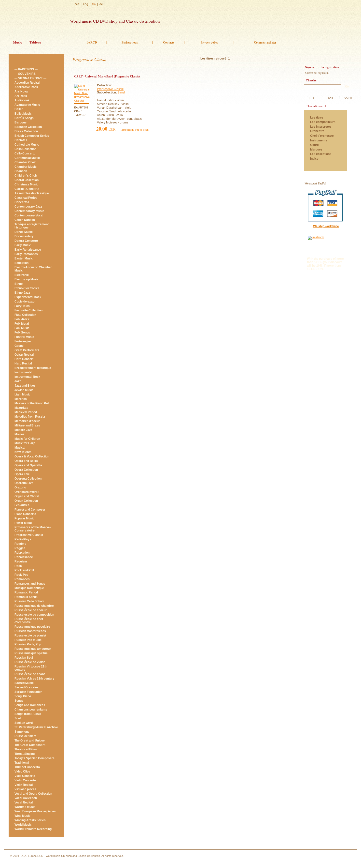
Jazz (17, 381)
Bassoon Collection (28, 127)
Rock (18, 566)
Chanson (20, 171)
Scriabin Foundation (28, 692)
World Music (23, 824)
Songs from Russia (27, 714)
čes (77, 4)
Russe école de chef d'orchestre (28, 620)
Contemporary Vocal (28, 215)
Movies (19, 434)
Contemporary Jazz (28, 206)
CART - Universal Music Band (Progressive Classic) (107, 76)
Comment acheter (265, 42)
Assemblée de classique (31, 193)
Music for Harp (24, 443)
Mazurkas (21, 407)
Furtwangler (22, 341)
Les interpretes (321, 126)
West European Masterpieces (35, 811)
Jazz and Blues (25, 385)
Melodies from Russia (29, 416)
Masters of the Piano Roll (31, 403)
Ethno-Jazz (22, 292)
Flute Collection (25, 315)
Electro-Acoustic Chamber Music (33, 269)
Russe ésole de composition (34, 614)
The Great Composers (29, 745)
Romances (22, 579)
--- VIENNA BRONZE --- (30, 78)
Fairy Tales (22, 306)
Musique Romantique (29, 588)
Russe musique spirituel (31, 653)
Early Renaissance (27, 249)
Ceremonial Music (27, 158)
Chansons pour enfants (30, 709)
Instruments (318, 140)
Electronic (21, 275)
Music (17, 42)
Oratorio (20, 487)
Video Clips (22, 771)
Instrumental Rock (27, 377)
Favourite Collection (28, 310)
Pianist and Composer (29, 509)
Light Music (22, 394)
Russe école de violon (29, 662)
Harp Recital (23, 363)
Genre (314, 145)
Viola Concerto (24, 776)
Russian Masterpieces (30, 631)
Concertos (21, 202)
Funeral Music (24, 337)
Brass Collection (26, 131)
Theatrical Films (25, 749)
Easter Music (23, 258)
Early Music (22, 245)
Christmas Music (26, 184)
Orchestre (317, 131)
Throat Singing (24, 754)
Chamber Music (25, 166)
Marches (20, 399)
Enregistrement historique (32, 368)
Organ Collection (26, 500)
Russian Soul (23, 657)
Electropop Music (26, 279)
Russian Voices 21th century (34, 678)
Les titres (316, 117)
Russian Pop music (28, 640)
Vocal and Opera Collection (33, 793)
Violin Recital (23, 785)
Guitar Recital (24, 354)
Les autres (21, 505)
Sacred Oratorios (26, 687)
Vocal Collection (25, 798)
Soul (17, 718)
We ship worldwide (326, 226)
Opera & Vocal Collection (31, 456)
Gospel (19, 346)
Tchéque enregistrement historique (31, 226)
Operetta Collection (28, 478)
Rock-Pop (21, 574)
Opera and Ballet (26, 461)
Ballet (18, 109)
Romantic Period (26, 592)
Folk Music (21, 328)
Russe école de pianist (30, 635)
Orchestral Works (26, 492)
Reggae (19, 548)
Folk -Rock (21, 319)
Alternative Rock (26, 87)
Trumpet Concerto (27, 767)
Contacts (168, 42)
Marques (316, 149)
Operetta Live (23, 483)
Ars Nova (21, 91)
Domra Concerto (26, 240)
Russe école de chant (29, 674)
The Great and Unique (29, 740)
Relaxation (21, 552)
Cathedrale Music (26, 144)
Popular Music (24, 518)
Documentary (24, 236)
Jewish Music (23, 390)
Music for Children (27, 438)
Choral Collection (26, 180)
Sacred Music (24, 683)
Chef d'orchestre (322, 135)
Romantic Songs (26, 597)
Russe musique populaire (32, 626)
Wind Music (22, 816)
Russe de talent (25, 736)
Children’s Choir (25, 175)
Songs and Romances (29, 705)
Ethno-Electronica (27, 288)
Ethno (18, 284)
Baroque (20, 122)
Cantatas (20, 140)
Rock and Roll (24, 570)
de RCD (92, 42)
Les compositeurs (322, 122)
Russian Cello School (29, 601)
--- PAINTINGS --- (26, 69)
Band (121, 92)
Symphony (21, 731)
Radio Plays (22, 539)
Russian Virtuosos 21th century (30, 668)
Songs (18, 700)
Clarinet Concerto (26, 189)
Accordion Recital (27, 82)
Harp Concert (23, 359)
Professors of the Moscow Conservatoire (32, 529)
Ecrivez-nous (130, 42)
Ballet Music (23, 113)
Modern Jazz (23, 430)
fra (94, 4)
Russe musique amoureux (32, 649)
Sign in (309, 67)
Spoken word (23, 723)
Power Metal (23, 523)
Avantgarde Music (27, 104)
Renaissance (23, 557)
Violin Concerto (25, 780)
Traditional (21, 762)
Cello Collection (25, 149)
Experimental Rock (27, 297)
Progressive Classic (28, 535)
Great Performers (26, 350)
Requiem (20, 561)
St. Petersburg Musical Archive (36, 727)
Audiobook (21, 100)
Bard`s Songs (24, 118)
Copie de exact (24, 301)
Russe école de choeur (30, 610)
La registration (329, 67)
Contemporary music (29, 211)
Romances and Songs (29, 583)
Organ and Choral (26, 496)
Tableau (35, 42)
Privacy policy (209, 42)
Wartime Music (24, 807)
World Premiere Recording (33, 829)
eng (85, 4)
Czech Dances (24, 220)
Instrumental (23, 372)
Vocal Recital (23, 802)
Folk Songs (22, 332)
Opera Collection (26, 469)
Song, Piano (22, 696)
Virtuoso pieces (25, 789)
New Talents (22, 452)
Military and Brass (27, 425)
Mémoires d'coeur (27, 421)
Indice (314, 158)
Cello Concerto (24, 153)
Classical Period (25, 197)
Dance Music (23, 232)
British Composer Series (31, 135)
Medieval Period (25, 412)
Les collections (320, 154)
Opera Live (22, 474)
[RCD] (37, 19)
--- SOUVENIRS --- (26, 74)
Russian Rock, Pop (27, 644)
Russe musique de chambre (34, 605)
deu (102, 4)
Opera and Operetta (28, 465)
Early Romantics (26, 254)
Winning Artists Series (30, 820)
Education (21, 263)
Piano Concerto (25, 514)
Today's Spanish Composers (34, 758)
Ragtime (20, 543)
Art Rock (20, 96)
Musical (19, 447)
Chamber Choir (25, 162)
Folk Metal (21, 323)
